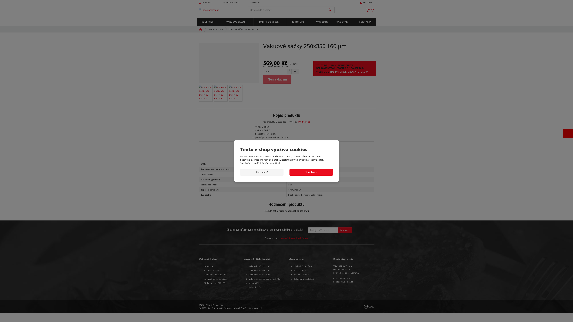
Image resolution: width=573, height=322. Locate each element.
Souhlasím (311, 172)
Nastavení (262, 172)
